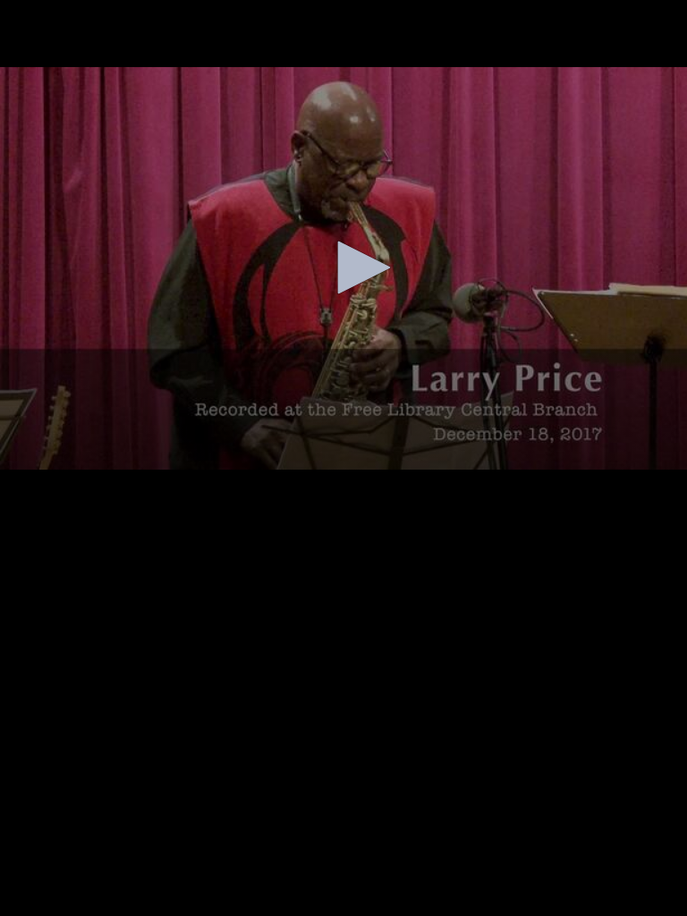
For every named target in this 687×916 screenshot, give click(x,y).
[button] (357, 267)
